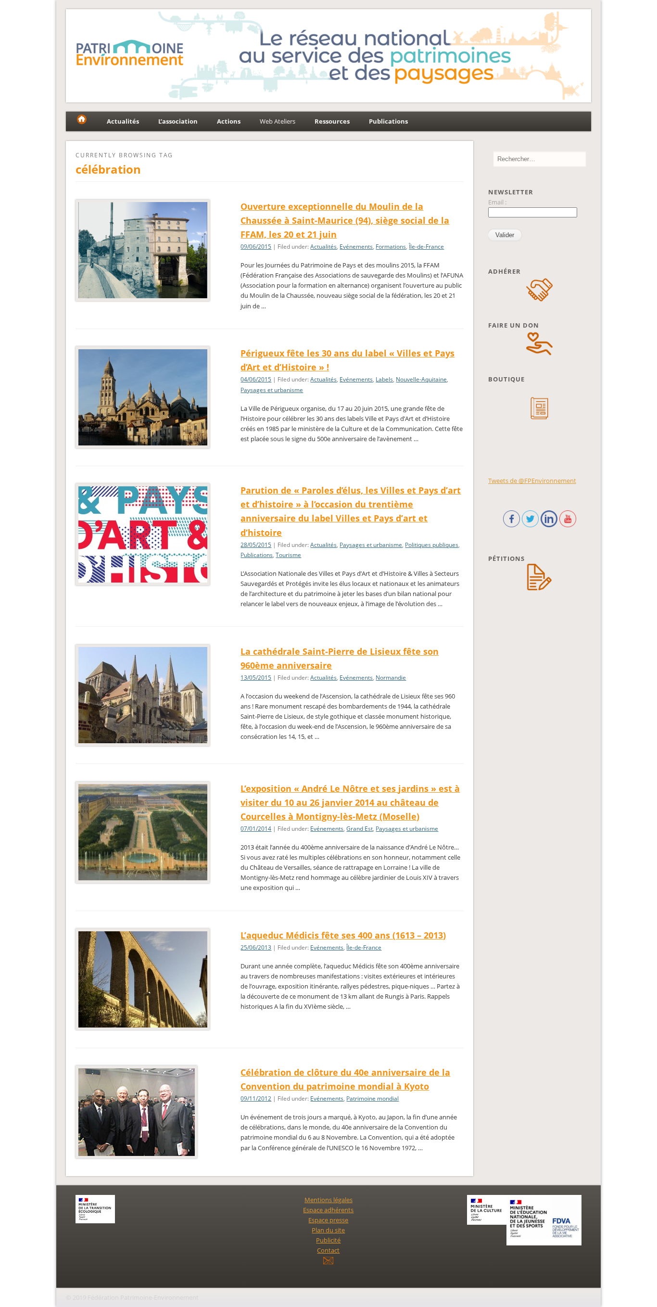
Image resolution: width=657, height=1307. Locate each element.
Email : (497, 202)
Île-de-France (426, 246)
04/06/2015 (255, 379)
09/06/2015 (255, 246)
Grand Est (359, 829)
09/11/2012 (255, 1098)
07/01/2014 (255, 829)
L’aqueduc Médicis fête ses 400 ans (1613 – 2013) (343, 935)
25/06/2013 (255, 947)
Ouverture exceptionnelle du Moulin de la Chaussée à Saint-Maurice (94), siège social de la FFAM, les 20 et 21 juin (344, 220)
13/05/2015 (255, 677)
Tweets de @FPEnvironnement (532, 480)
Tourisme (288, 555)
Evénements (356, 246)
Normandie (391, 677)
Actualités (323, 246)
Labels (384, 379)
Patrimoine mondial (372, 1098)
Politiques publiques (431, 545)
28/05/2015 (255, 545)
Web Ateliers (277, 121)
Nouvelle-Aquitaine (421, 379)
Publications (256, 555)
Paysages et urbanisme (271, 390)
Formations (391, 246)
